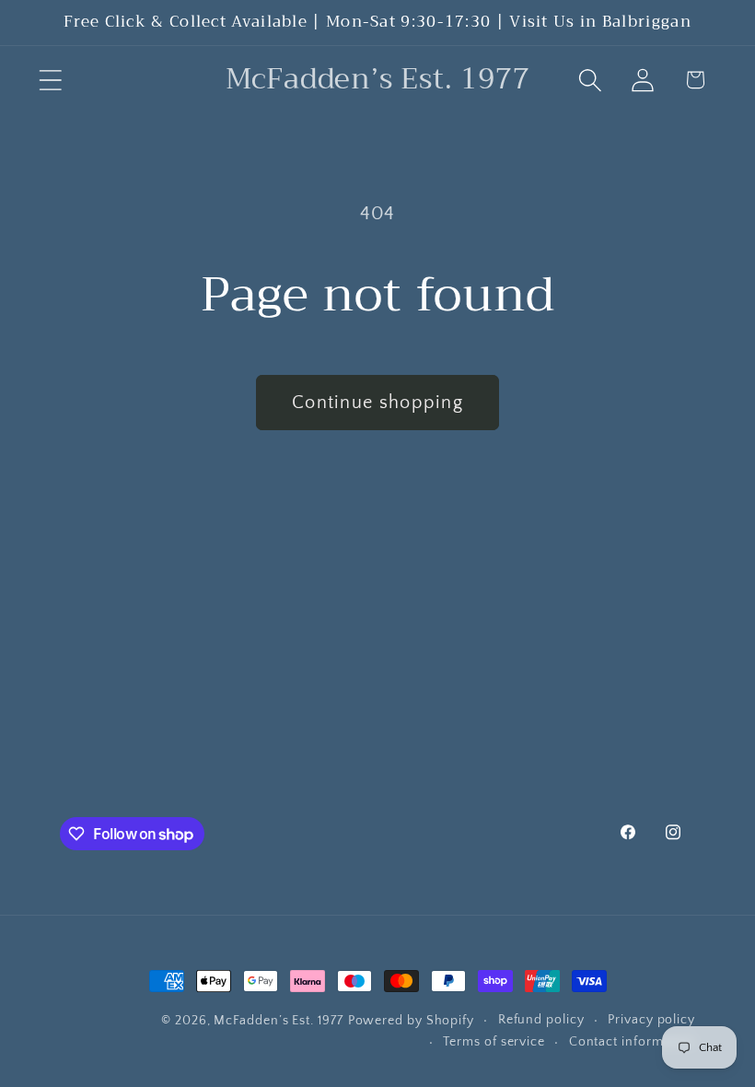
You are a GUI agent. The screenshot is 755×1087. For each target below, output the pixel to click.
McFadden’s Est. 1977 (278, 1020)
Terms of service (494, 1041)
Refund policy (541, 1019)
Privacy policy (651, 1019)
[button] (50, 79)
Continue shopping (377, 402)
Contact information (632, 1041)
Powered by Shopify (411, 1020)
